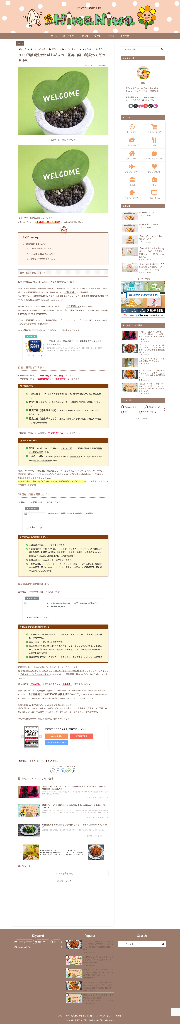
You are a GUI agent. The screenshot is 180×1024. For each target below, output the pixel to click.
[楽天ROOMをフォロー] (155, 106)
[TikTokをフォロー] (150, 106)
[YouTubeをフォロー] (145, 106)
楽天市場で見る (81, 736)
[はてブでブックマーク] (63, 770)
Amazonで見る (56, 736)
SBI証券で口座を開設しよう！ (43, 253)
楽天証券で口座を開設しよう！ (44, 259)
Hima (143, 82)
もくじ (26, 237)
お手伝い (24, 761)
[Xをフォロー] (135, 106)
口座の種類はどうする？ (41, 248)
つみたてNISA (53, 761)
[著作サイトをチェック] (130, 106)
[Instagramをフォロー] (140, 106)
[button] (74, 770)
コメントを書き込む (63, 873)
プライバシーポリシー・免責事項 (109, 1015)
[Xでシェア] (52, 770)
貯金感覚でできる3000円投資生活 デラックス (66, 728)
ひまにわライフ (37, 761)
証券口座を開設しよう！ (36, 244)
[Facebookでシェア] (58, 770)
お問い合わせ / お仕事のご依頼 (79, 1015)
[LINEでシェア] (68, 770)
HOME (59, 1015)
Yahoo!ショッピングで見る (56, 743)
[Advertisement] (63, 901)
